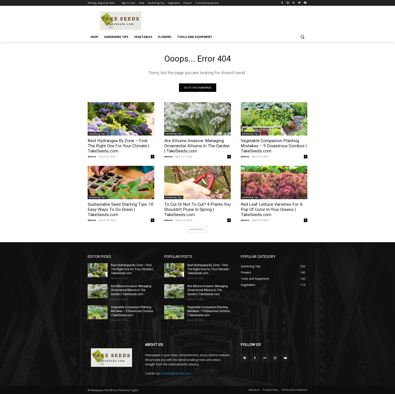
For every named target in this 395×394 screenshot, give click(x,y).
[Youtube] (305, 3)
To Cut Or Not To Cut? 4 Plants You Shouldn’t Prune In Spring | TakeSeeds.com (197, 209)
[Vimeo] (299, 3)
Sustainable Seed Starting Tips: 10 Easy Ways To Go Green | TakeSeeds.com (120, 209)
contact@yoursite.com (176, 373)
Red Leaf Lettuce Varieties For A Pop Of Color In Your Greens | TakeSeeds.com (272, 209)
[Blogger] (245, 358)
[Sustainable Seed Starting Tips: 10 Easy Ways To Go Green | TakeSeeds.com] (121, 182)
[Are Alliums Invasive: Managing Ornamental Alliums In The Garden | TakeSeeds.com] (197, 119)
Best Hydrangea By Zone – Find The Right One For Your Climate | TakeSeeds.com (118, 145)
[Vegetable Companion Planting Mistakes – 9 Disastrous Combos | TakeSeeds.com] (274, 119)
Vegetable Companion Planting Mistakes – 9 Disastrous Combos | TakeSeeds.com (274, 145)
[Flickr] (265, 358)
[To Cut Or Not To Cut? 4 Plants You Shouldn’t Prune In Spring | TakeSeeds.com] (197, 182)
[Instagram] (288, 3)
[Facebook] (282, 3)
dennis (92, 156)
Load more (196, 229)
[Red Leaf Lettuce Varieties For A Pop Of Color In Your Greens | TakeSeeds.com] (274, 182)
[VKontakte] (285, 358)
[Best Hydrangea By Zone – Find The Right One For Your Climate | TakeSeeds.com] (121, 119)
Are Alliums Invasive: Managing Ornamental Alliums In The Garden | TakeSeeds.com (197, 145)
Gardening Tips (97, 133)
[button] (302, 37)
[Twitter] (293, 3)
